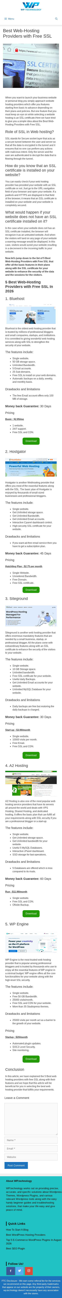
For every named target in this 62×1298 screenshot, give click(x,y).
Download (31, 441)
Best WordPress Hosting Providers (25, 1234)
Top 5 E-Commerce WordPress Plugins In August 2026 (33, 1242)
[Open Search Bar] (56, 18)
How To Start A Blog (17, 1229)
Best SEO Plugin (15, 1248)
